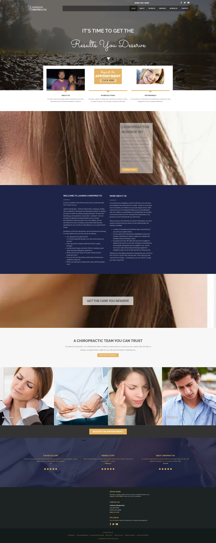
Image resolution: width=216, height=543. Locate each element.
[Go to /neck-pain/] (27, 396)
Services (162, 8)
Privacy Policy (118, 535)
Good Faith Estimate (143, 535)
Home (133, 8)
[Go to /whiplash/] (189, 396)
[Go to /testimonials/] (150, 98)
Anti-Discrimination (82, 535)
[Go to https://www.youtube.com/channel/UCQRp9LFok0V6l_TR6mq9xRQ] (188, 3)
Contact (184, 8)
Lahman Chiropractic (70, 209)
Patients (152, 8)
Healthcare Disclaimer (97, 535)
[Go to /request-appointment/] (108, 40)
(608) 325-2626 (142, 3)
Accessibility (71, 535)
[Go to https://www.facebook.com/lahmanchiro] (181, 3)
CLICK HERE (119, 496)
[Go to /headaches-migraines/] (135, 396)
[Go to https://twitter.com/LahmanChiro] (185, 3)
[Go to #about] (108, 58)
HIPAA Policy (109, 535)
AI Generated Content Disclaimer (108, 538)
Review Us (173, 8)
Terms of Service (130, 535)
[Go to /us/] (66, 98)
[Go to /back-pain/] (81, 396)
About (142, 8)
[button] (130, 170)
